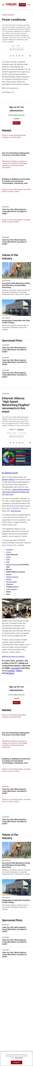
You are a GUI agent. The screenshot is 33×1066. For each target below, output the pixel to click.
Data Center (6, 318)
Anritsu (8, 552)
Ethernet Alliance (8, 479)
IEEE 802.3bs (16, 511)
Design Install (6, 280)
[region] (16, 1058)
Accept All (16, 1062)
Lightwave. (21, 656)
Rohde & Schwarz (12, 577)
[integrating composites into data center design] (16, 307)
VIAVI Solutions (11, 589)
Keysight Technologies (13, 564)
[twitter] (16, 56)
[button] (3, 4)
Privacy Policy (19, 1057)
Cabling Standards (8, 15)
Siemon (8, 579)
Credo (8, 557)
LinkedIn (11, 671)
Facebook (10, 673)
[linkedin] (13, 56)
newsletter (15, 668)
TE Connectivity (11, 582)
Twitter (19, 671)
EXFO (8, 559)
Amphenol (9, 549)
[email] (22, 56)
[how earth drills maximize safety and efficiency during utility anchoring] (16, 270)
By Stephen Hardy (10, 473)
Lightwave (20, 429)
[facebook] (10, 56)
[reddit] (19, 56)
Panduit (8, 574)
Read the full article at (9, 656)
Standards (5, 393)
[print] (30, 56)
